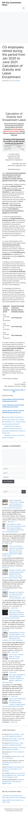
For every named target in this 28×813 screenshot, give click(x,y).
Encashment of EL (9, 421)
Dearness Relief (9, 417)
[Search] (24, 491)
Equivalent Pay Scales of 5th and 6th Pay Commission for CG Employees (13, 769)
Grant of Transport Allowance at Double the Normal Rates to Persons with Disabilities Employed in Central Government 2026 (13, 614)
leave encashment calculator (10, 424)
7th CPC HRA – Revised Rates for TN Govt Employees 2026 (16, 656)
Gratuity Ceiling (20, 421)
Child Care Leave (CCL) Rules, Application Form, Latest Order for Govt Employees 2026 (13, 775)
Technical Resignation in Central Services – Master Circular (13, 781)
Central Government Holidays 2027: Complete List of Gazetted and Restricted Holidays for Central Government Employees (13, 504)
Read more (11, 521)
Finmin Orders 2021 (12, 419)
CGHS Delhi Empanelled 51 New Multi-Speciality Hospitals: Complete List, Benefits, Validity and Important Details (13, 678)
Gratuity (21, 419)
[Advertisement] (14, 26)
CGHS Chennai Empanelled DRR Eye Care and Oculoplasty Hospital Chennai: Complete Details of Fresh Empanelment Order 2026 (13, 702)
